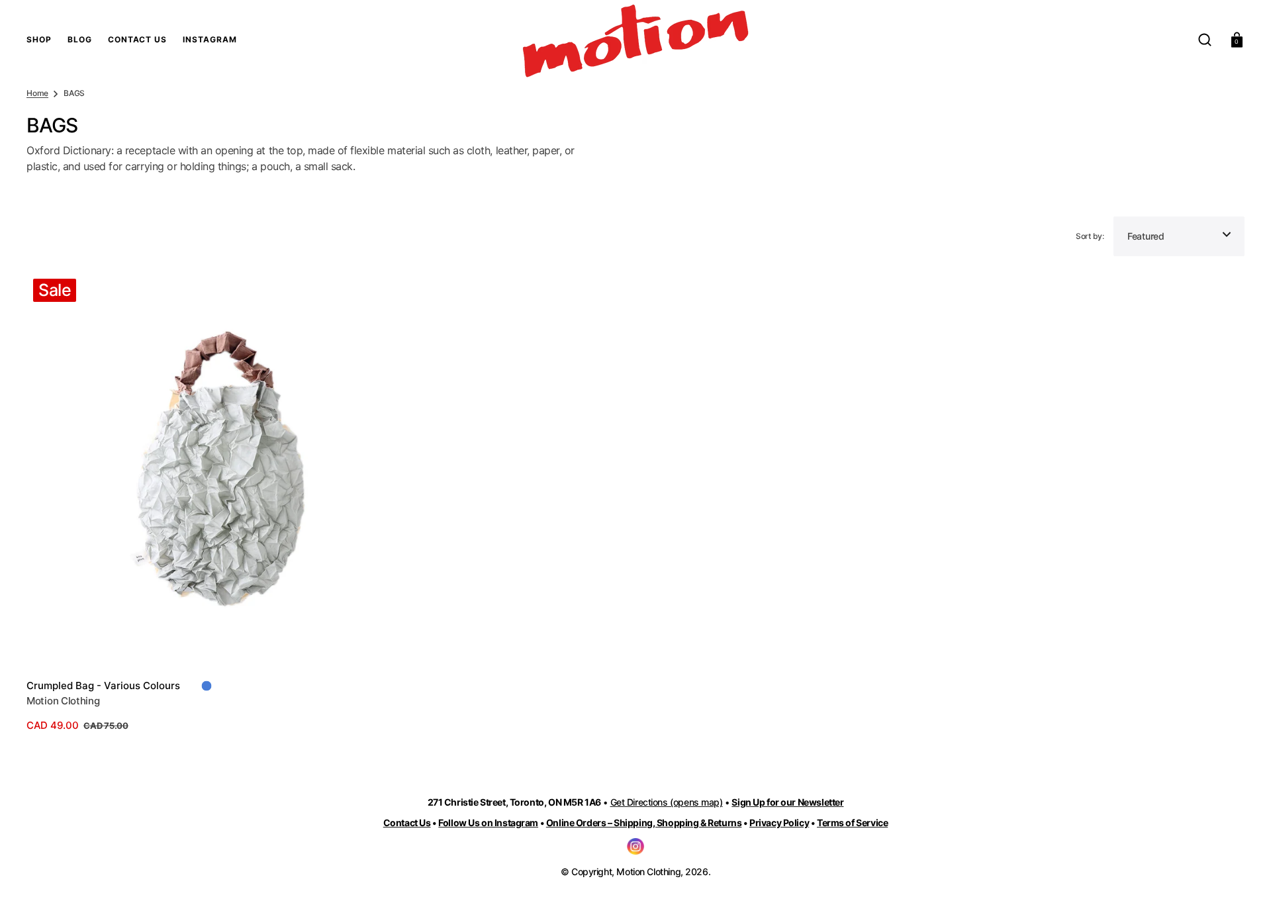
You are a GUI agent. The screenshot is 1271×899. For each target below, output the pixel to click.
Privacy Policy (779, 822)
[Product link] (224, 502)
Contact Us (407, 822)
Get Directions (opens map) (666, 802)
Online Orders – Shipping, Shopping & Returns (644, 822)
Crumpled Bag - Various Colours (103, 685)
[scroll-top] (1243, 871)
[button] (1205, 40)
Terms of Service (852, 822)
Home (37, 93)
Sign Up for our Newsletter (787, 802)
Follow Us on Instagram (488, 822)
